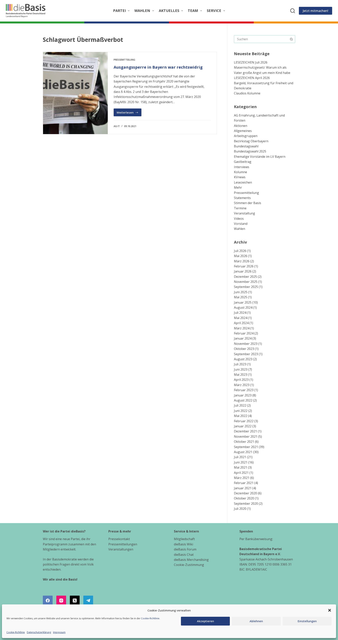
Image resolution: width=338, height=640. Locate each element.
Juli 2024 (240, 312)
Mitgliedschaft (184, 539)
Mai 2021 (240, 467)
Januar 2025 (243, 302)
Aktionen (240, 126)
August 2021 (243, 452)
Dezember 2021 (245, 431)
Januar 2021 (243, 488)
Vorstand (240, 223)
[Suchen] (292, 10)
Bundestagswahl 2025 (250, 151)
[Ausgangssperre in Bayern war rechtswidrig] (75, 93)
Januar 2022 (243, 426)
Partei (119, 10)
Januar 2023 (243, 395)
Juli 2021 (240, 457)
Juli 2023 (240, 364)
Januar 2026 (243, 271)
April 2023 (241, 379)
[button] (330, 610)
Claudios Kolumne (247, 93)
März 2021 (241, 478)
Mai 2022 (240, 416)
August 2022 (243, 400)
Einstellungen (307, 621)
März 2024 (241, 328)
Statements (242, 198)
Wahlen (142, 10)
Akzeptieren (205, 621)
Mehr (238, 187)
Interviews (241, 167)
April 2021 (241, 473)
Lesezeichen (243, 182)
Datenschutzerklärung (39, 632)
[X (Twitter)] (75, 600)
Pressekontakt (119, 539)
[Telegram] (88, 600)
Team (193, 10)
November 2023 (245, 344)
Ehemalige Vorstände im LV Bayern (259, 156)
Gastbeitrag (242, 162)
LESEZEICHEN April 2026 (252, 78)
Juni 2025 (240, 292)
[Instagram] (61, 600)
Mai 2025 (240, 297)
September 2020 (246, 503)
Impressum (59, 632)
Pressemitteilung (124, 59)
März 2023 (241, 385)
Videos (239, 218)
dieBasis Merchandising (191, 560)
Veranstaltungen (120, 549)
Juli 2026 (240, 251)
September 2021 (246, 447)
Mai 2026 (240, 256)
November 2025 (245, 282)
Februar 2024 (244, 333)
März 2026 (241, 261)
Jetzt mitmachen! (315, 11)
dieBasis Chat (184, 554)
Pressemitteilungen (122, 544)
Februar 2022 (244, 421)
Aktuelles (169, 10)
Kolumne (240, 172)
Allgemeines (243, 131)
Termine (240, 208)
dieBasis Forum (185, 549)
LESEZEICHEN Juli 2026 (250, 62)
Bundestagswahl (246, 146)
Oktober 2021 (244, 441)
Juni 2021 (240, 462)
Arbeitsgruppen (245, 136)
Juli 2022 (240, 405)
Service (214, 10)
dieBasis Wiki (183, 544)
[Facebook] (48, 600)
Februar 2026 (244, 266)
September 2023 (246, 354)
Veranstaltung (244, 213)
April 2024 (241, 323)
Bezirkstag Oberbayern (251, 141)
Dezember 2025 (245, 276)
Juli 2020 (240, 508)
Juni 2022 (240, 411)
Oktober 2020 (244, 498)
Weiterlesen (129, 113)
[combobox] (261, 39)
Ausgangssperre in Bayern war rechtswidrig (158, 67)
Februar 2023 (244, 390)
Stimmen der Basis (247, 203)
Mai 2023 (240, 374)
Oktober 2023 (244, 349)
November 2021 (245, 436)
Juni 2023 (240, 369)
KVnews (239, 177)
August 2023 (243, 359)
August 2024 (243, 307)
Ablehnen (256, 621)
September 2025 (246, 287)
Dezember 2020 (245, 493)
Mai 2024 (240, 318)
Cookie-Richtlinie (150, 618)
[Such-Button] (291, 39)
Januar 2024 (243, 338)
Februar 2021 (244, 483)
